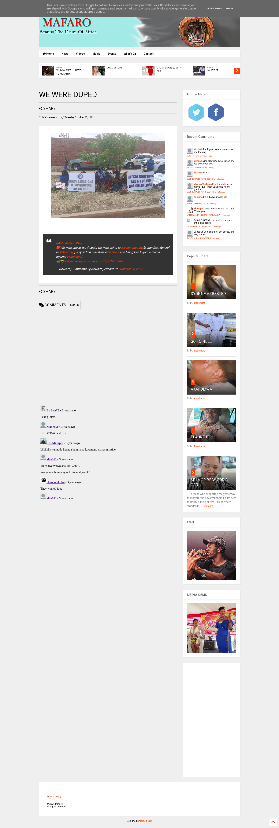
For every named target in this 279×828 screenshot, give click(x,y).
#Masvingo (66, 252)
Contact (148, 53)
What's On (130, 53)
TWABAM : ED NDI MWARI (198, 238)
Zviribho (198, 197)
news (59, 67)
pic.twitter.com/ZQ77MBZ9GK (102, 261)
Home (50, 53)
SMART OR (213, 70)
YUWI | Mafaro (193, 156)
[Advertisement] (211, 720)
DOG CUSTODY (114, 67)
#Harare (113, 252)
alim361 (198, 149)
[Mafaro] (139, 45)
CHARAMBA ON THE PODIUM (199, 227)
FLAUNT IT (200, 437)
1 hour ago (225, 215)
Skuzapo (198, 208)
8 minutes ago (218, 179)
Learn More (214, 8)
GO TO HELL (201, 341)
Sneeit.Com (146, 821)
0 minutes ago (206, 156)
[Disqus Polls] (108, 356)
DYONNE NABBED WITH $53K (169, 69)
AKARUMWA (201, 389)
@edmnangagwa (132, 247)
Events (112, 53)
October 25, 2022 (131, 269)
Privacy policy (54, 796)
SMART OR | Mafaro (195, 203)
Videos (80, 53)
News (64, 53)
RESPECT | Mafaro (194, 167)
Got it (229, 8)
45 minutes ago (210, 203)
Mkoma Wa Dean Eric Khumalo (210, 184)
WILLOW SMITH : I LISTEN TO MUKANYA (69, 72)
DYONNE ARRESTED (208, 293)
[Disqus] (108, 451)
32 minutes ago (218, 192)
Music (96, 53)
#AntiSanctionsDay (69, 243)
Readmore (199, 303)
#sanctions (74, 257)
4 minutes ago (209, 167)
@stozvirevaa (73, 261)
